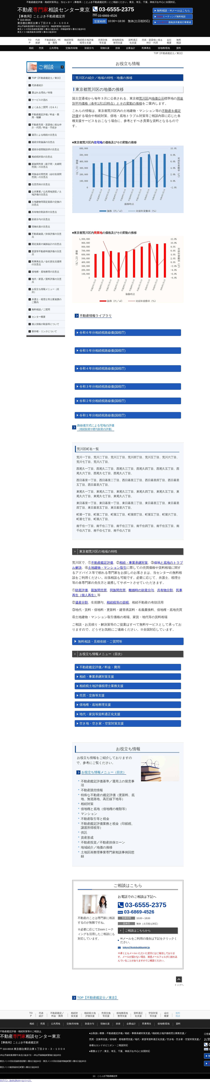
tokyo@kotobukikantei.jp (136, 947)
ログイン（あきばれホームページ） (16, 1080)
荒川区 (143, 98)
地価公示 (158, 98)
